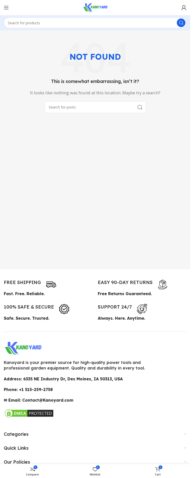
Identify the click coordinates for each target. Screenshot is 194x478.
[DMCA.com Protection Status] (29, 412)
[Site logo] (95, 7)
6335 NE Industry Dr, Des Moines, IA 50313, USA (73, 378)
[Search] (181, 22)
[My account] (184, 8)
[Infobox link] (30, 284)
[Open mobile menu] (6, 8)
